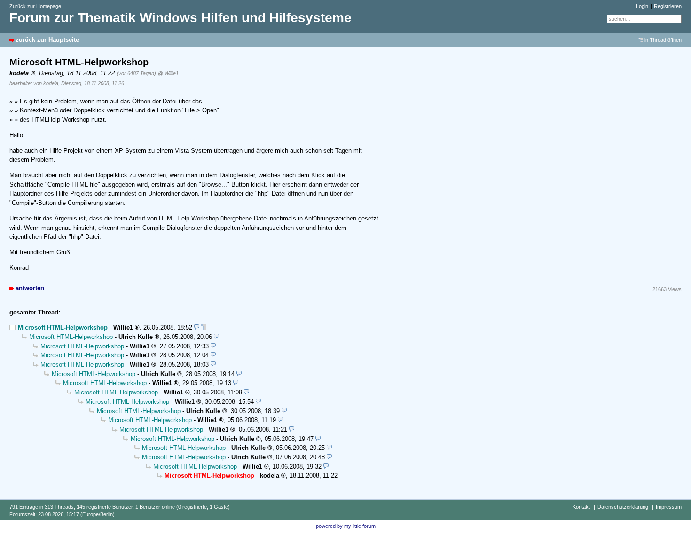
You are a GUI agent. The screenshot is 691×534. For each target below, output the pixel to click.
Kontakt (581, 507)
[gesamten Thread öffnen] (203, 327)
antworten (30, 287)
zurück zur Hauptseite (47, 39)
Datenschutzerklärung (622, 507)
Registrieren (668, 6)
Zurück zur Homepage (35, 6)
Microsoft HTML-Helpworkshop (63, 327)
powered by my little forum (346, 526)
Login (642, 6)
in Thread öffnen (663, 40)
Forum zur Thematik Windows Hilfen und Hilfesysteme (180, 17)
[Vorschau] (196, 327)
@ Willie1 (168, 73)
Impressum (669, 507)
